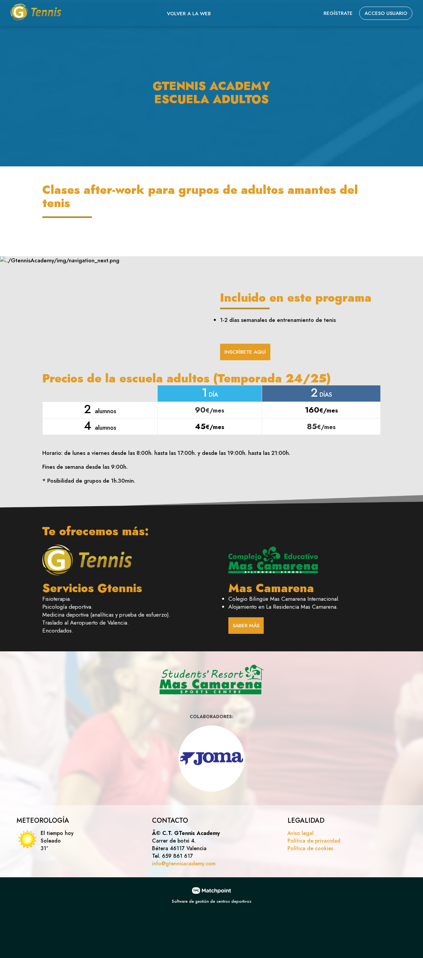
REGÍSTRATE (338, 13)
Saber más (246, 625)
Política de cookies (310, 848)
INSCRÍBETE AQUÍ (245, 352)
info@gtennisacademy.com (183, 863)
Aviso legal (301, 833)
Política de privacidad (314, 841)
